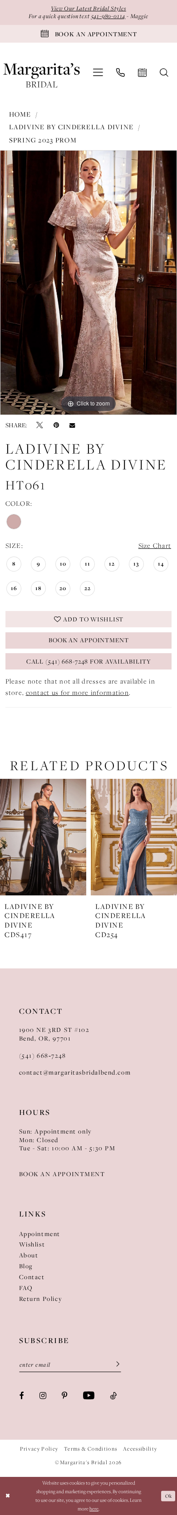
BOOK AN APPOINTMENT (62, 1174)
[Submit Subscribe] (114, 1365)
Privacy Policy (39, 1448)
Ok (168, 1496)
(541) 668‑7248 (42, 1055)
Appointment (39, 1234)
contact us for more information (77, 692)
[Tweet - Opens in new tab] (40, 425)
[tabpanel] (88, 283)
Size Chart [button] (155, 545)
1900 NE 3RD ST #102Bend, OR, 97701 (54, 1034)
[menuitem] (97, 73)
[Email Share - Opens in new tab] (72, 425)
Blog (26, 1266)
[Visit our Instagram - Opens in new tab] (43, 1396)
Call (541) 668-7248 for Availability (88, 661)
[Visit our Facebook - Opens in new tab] (22, 1396)
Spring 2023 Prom (43, 140)
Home (20, 114)
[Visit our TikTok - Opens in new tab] (113, 1396)
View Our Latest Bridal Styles (88, 8)
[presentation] (87, 837)
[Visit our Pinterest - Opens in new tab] (64, 1396)
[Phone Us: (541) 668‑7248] (121, 72)
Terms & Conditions (90, 1448)
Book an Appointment (89, 640)
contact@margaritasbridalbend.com (75, 1072)
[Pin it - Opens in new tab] (56, 425)
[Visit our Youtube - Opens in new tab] (89, 1396)
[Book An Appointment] (142, 72)
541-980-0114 (108, 16)
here (93, 1508)
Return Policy (41, 1299)
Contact (32, 1277)
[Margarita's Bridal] (41, 72)
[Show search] (164, 72)
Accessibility (140, 1448)
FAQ (26, 1288)
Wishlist (32, 1244)
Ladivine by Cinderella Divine (71, 126)
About (29, 1255)
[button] (97, 73)
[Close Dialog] (8, 1495)
